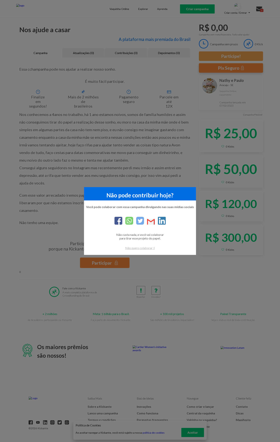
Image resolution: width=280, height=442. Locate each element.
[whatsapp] (127, 221)
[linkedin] (160, 221)
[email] (149, 222)
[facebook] (118, 221)
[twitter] (138, 221)
